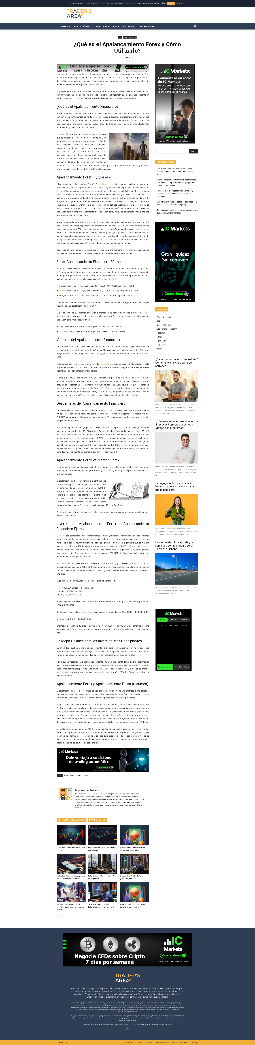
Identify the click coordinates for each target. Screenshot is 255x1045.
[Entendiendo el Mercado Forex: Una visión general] (102, 864)
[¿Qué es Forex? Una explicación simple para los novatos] (134, 835)
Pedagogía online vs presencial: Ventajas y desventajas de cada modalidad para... (174, 486)
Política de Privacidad (180, 1042)
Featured (161, 333)
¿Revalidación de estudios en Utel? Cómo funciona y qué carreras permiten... (176, 363)
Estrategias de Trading (107, 26)
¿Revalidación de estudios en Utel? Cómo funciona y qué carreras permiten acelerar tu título (176, 171)
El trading (61, 535)
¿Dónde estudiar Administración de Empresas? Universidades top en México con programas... (176, 424)
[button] (195, 26)
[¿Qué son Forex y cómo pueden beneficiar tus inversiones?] (134, 892)
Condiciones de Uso (162, 1042)
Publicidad (148, 1042)
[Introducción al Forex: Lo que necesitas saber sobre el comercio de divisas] (71, 892)
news (159, 348)
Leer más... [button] (180, 3)
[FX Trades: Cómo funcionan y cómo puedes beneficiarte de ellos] (71, 864)
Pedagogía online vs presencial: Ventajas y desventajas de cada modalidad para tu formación (175, 193)
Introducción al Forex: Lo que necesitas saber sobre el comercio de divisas (70, 907)
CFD (120, 37)
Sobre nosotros (127, 1042)
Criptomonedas (147, 26)
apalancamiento (69, 775)
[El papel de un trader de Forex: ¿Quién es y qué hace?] (134, 864)
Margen (63, 290)
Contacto (138, 1042)
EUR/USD (104, 364)
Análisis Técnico (82, 26)
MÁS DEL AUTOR (97, 820)
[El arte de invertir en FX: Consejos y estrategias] (102, 835)
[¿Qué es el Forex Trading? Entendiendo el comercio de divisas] (102, 892)
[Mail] (127, 1028)
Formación (64, 26)
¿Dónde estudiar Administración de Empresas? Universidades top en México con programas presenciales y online (177, 182)
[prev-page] (58, 915)
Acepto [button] (170, 3)
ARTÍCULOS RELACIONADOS (71, 820)
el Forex (103, 184)
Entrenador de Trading (86, 790)
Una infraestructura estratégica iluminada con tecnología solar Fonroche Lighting (177, 203)
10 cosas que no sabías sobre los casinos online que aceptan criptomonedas (177, 211)
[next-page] (62, 915)
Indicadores (128, 26)
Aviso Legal (194, 1042)
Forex (125, 37)
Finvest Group (132, 1024)
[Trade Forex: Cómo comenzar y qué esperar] (71, 835)
